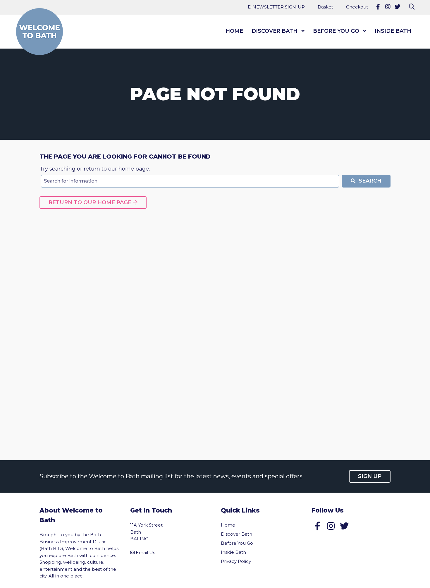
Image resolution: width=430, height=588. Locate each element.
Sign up (369, 476)
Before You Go (336, 31)
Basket (325, 7)
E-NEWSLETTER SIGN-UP (276, 7)
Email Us (145, 552)
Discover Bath (274, 31)
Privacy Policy (236, 561)
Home (234, 31)
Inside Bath (393, 31)
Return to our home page (91, 202)
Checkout (357, 7)
